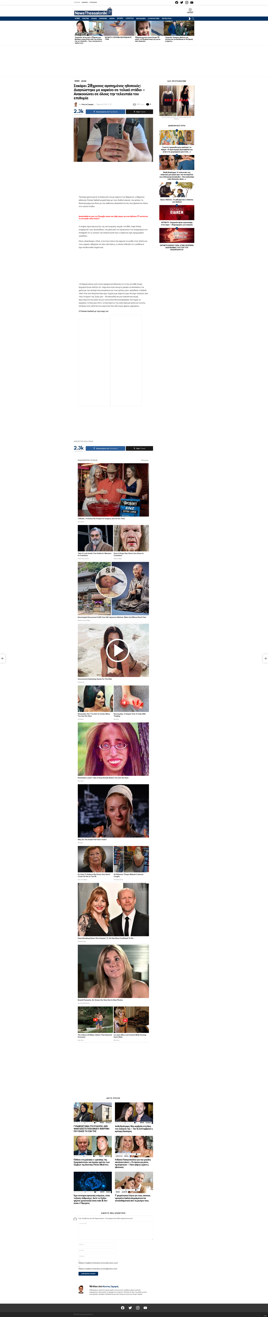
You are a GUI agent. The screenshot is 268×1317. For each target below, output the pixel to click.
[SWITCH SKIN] (189, 19)
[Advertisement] (134, 61)
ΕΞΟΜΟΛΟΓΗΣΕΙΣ (153, 18)
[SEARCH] (193, 19)
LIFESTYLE (130, 18)
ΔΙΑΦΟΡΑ (124, 1192)
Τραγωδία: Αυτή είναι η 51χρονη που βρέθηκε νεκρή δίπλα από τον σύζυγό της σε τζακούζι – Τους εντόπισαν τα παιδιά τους (88, 40)
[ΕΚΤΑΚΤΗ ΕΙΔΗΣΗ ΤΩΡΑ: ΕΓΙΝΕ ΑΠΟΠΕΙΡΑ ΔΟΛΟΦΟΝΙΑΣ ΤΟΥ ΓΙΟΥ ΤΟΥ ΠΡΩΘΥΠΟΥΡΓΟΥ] (176, 235)
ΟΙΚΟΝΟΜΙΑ (103, 18)
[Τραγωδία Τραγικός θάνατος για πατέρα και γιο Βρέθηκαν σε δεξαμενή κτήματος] (179, 28)
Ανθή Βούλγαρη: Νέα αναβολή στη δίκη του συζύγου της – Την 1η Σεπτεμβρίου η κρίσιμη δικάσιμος (134, 1129)
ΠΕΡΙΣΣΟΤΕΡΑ (166, 18)
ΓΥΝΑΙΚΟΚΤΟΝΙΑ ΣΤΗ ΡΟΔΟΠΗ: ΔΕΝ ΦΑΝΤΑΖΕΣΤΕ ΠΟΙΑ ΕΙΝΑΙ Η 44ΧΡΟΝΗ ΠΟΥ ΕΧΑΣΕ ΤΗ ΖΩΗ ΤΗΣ (91, 1129)
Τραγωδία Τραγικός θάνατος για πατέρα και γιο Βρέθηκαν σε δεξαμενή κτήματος (179, 39)
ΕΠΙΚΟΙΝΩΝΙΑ (93, 2)
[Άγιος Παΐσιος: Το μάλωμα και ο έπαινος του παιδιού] (176, 189)
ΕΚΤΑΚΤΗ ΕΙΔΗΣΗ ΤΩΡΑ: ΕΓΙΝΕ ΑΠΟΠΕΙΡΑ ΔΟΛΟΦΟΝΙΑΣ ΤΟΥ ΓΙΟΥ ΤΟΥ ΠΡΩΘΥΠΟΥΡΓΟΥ (176, 247)
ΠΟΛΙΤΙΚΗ (85, 18)
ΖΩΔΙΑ (108, 1192)
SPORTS (120, 18)
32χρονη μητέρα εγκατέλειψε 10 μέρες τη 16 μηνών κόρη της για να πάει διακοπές (147, 39)
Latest (190, 12)
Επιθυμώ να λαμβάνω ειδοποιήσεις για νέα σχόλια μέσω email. (98, 1263)
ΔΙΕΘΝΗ (112, 18)
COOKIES (77, 2)
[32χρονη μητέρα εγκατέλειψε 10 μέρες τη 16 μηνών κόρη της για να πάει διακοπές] (149, 28)
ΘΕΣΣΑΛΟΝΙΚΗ (141, 18)
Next (193, 33)
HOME (77, 18)
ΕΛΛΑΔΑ (94, 18)
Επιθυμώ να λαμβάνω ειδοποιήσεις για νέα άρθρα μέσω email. (98, 1269)
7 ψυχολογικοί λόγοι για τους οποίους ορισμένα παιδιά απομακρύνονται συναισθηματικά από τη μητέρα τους (132, 1198)
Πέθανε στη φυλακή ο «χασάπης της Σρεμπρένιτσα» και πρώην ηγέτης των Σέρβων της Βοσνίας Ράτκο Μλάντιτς (92, 1162)
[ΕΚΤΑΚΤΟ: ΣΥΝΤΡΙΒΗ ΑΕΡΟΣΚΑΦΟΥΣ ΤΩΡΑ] (119, 28)
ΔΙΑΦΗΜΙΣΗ (85, 2)
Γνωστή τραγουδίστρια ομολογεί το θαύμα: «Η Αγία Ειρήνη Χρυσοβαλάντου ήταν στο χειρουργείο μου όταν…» (177, 149)
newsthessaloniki (84, 441)
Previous (75, 33)
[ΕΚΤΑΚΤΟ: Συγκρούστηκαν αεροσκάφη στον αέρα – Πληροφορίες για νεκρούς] (176, 212)
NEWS (102, 1122)
